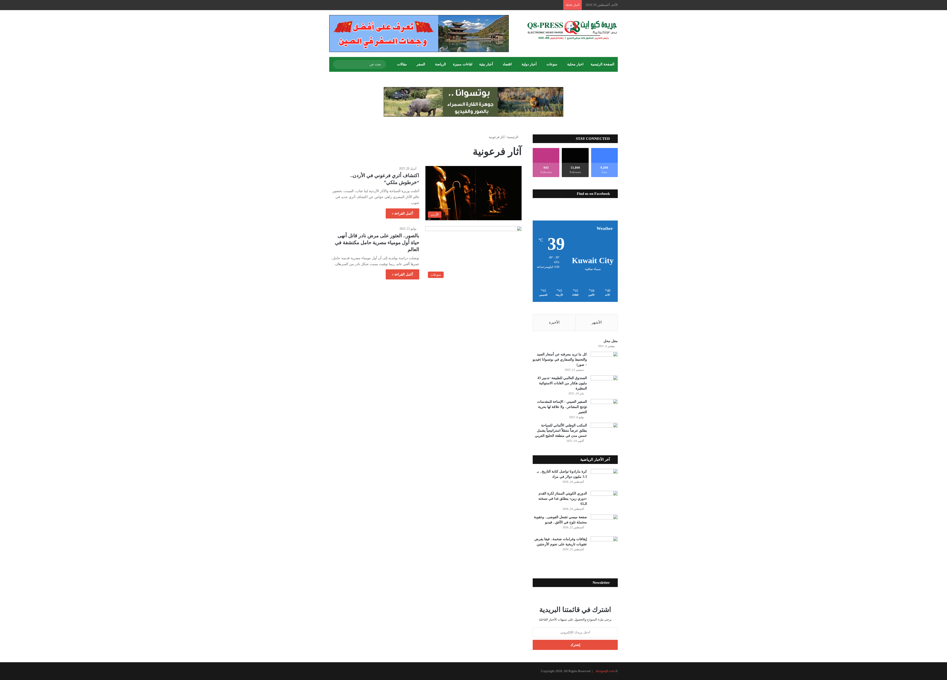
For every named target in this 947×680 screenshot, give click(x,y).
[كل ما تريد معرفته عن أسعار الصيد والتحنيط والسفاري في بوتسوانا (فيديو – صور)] (604, 361)
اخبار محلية (575, 64)
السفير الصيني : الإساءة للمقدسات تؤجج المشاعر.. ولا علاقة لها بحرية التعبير (562, 407)
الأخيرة (554, 322)
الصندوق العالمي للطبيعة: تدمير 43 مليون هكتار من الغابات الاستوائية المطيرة (562, 383)
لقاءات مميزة (462, 64)
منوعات (551, 64)
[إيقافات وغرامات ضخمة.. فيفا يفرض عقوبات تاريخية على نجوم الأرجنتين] (604, 545)
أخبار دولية (529, 64)
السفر (421, 64)
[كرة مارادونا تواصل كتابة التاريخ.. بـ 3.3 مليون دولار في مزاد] (604, 478)
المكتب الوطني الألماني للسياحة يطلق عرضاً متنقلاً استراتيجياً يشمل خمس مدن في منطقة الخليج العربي (561, 430)
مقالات (402, 64)
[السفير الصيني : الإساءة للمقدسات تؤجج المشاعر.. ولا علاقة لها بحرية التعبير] (604, 408)
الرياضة (440, 64)
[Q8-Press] (572, 30)
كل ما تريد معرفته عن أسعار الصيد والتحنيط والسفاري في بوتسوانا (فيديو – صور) (560, 359)
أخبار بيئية (486, 64)
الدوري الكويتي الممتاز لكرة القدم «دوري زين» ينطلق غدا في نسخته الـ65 (562, 499)
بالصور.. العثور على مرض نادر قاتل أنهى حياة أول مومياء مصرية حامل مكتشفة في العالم (377, 242)
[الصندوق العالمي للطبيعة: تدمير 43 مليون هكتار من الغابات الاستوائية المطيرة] (604, 384)
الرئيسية (513, 137)
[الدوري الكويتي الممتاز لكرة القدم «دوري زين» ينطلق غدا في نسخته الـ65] (604, 500)
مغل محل (610, 341)
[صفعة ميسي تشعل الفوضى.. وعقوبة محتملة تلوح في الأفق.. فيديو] (604, 524)
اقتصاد (507, 64)
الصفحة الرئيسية (602, 64)
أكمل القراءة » (402, 213)
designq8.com (605, 671)
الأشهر (597, 322)
